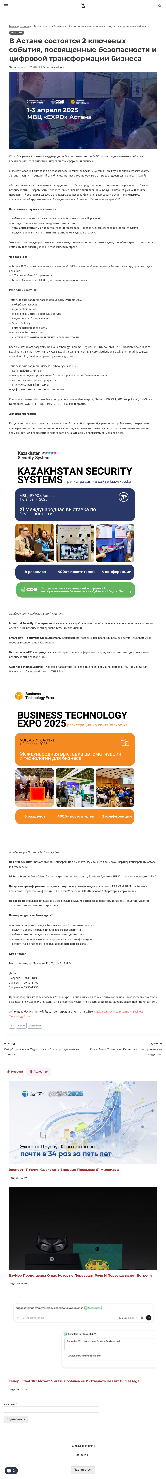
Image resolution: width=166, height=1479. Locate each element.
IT (12, 1025)
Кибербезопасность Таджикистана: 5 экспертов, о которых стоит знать (41, 1049)
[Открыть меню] (6, 5)
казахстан (35, 1025)
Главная (13, 26)
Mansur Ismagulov (17, 67)
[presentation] (83, 1122)
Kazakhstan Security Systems (111, 1011)
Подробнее (18, 1177)
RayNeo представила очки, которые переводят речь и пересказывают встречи (80, 1275)
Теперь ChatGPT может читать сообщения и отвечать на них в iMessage (74, 1381)
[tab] (15, 1072)
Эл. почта (10, 1404)
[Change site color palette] (11, 1470)
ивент (21, 1025)
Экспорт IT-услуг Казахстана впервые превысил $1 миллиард (64, 1170)
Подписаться (15, 1419)
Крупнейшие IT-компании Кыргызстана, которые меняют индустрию (126, 1049)
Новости (25, 26)
